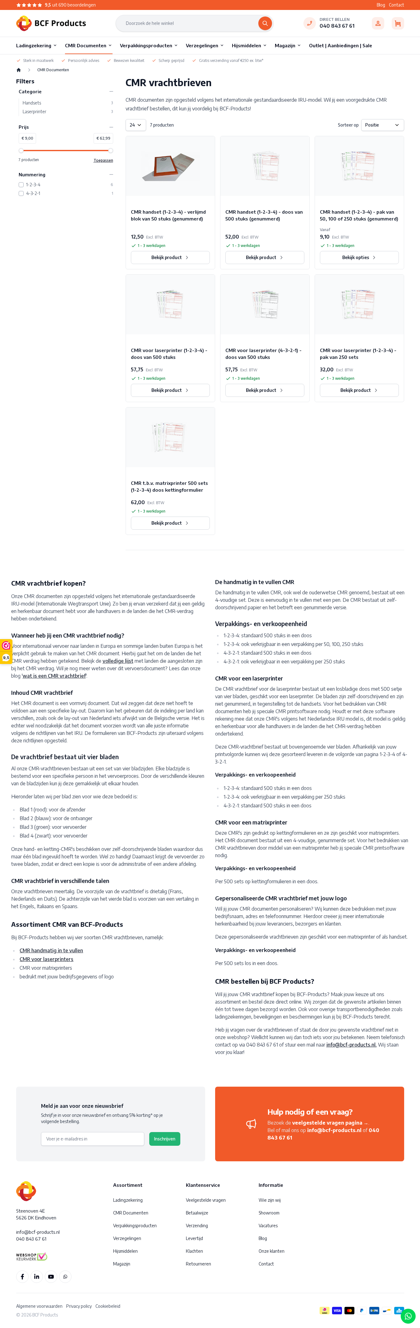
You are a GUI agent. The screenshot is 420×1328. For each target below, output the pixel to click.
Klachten (194, 1251)
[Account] (378, 23)
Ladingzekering (128, 1200)
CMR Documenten (130, 1212)
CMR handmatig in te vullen (51, 950)
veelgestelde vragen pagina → (330, 1123)
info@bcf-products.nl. (351, 1045)
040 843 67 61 (337, 26)
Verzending (197, 1225)
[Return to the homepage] (18, 69)
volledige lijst (118, 661)
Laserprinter (68, 112)
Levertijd (194, 1238)
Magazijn (121, 1263)
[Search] (265, 23)
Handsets (68, 103)
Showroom (269, 1212)
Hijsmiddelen (125, 1251)
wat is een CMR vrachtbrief (54, 676)
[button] (66, 91)
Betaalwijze (197, 1212)
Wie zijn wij (270, 1200)
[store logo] (51, 23)
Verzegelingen (127, 1238)
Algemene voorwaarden (39, 1306)
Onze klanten (271, 1251)
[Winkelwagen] (398, 23)
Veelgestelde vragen (206, 1200)
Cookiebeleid (107, 1306)
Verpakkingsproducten (135, 1225)
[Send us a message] (408, 1316)
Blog (381, 4)
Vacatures (268, 1225)
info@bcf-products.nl (334, 1130)
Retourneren (198, 1263)
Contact (396, 4)
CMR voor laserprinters (46, 959)
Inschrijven (164, 1138)
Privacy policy (79, 1306)
